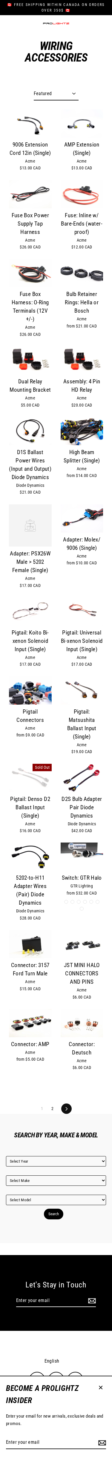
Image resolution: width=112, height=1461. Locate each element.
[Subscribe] (101, 1442)
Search (53, 1214)
